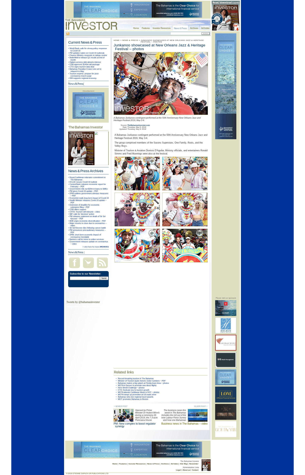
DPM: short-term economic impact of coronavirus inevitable (85, 236)
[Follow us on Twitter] (88, 268)
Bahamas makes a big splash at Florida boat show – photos (143, 383)
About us (186, 470)
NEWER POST (121, 406)
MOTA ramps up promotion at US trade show (137, 394)
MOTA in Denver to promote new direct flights (137, 385)
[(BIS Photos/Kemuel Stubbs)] (138, 191)
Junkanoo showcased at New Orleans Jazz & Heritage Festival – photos (159, 47)
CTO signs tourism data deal (82, 67)
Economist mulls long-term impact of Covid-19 (89, 198)
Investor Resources (162, 28)
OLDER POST (200, 406)
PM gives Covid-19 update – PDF (84, 191)
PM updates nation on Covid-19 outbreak (87, 53)
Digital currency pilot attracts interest (85, 62)
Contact (195, 470)
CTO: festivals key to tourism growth (133, 390)
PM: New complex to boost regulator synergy (135, 425)
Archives (194, 28)
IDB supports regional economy (83, 78)
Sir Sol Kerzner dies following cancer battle (88, 228)
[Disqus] (161, 314)
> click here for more (96, 247)
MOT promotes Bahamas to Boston (133, 399)
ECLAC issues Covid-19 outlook (83, 182)
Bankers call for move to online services (87, 239)
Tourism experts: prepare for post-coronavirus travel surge (84, 75)
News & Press (180, 28)
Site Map (183, 464)
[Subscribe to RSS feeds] (102, 268)
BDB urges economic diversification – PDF (88, 221)
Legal (178, 470)
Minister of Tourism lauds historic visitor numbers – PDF (142, 381)
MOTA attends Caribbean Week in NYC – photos (138, 392)
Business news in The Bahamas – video (184, 423)
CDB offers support (78, 209)
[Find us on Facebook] (74, 268)
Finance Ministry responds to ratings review (88, 55)
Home (136, 28)
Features (146, 28)
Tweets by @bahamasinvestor (83, 301)
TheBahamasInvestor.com (138, 125)
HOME (117, 40)
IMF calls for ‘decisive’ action (82, 214)
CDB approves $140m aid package (85, 64)
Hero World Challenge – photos (131, 388)
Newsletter (193, 464)
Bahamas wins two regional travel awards (135, 397)
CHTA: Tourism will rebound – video (85, 212)
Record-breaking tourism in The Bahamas (136, 378)
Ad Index (205, 28)
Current (85, 42)
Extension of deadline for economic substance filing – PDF (84, 206)
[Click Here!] (225, 315)
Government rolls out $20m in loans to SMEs (89, 189)
